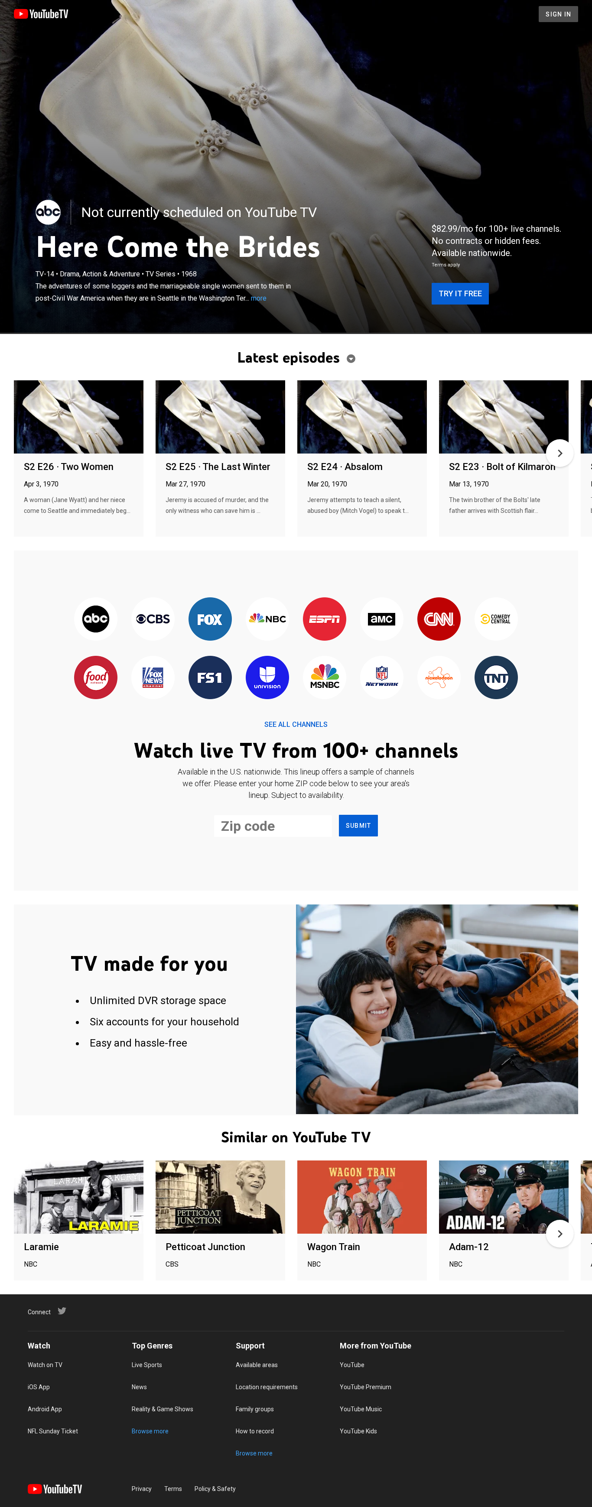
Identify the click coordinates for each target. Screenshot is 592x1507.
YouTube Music (361, 1409)
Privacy (142, 1488)
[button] (560, 453)
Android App (45, 1409)
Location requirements (267, 1387)
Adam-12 (469, 1246)
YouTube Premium (365, 1387)
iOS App (39, 1387)
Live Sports (147, 1364)
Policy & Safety (215, 1488)
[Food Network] (95, 678)
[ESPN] (324, 619)
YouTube (352, 1364)
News (139, 1387)
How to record (255, 1431)
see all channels (296, 724)
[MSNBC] (324, 678)
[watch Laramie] (78, 1197)
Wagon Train (333, 1246)
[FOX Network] (210, 619)
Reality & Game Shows (162, 1409)
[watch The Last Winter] (220, 417)
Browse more (150, 1431)
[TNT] (496, 678)
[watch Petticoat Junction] (220, 1197)
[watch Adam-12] (504, 1197)
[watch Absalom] (362, 417)
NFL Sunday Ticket (53, 1431)
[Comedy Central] (496, 619)
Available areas (257, 1364)
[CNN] (439, 619)
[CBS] (153, 619)
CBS (172, 1264)
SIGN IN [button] (558, 14)
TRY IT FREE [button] (460, 293)
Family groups (255, 1409)
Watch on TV (45, 1364)
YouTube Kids (358, 1431)
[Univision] (267, 678)
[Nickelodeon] (439, 678)
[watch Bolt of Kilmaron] (504, 417)
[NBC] (267, 619)
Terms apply (446, 265)
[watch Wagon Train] (362, 1197)
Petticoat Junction (205, 1246)
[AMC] (381, 619)
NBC (30, 1264)
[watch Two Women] (78, 417)
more (259, 298)
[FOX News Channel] (153, 678)
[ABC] (48, 212)
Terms (173, 1488)
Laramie (41, 1246)
